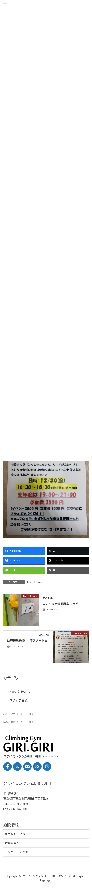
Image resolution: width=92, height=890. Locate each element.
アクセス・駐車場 (17, 852)
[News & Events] (21, 609)
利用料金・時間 (15, 834)
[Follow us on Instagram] (47, 766)
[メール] (27, 766)
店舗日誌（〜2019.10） (19, 722)
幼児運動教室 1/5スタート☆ (27, 640)
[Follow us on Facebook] (7, 766)
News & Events (36, 582)
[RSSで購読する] (37, 766)
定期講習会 (12, 843)
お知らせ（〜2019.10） (19, 714)
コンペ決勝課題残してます (61, 603)
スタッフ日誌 (19, 700)
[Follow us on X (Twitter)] (17, 766)
